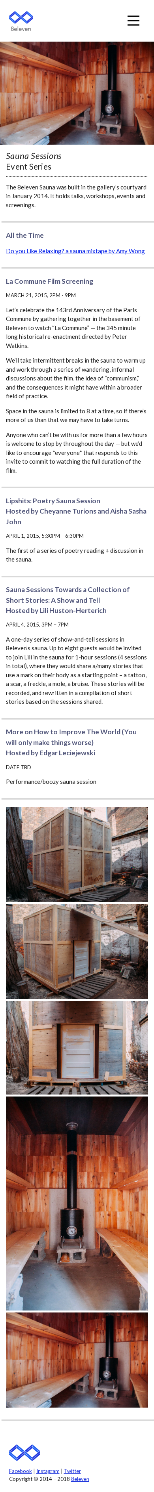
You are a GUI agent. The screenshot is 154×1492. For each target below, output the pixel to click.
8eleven (21, 21)
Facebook (20, 1471)
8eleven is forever (24, 1453)
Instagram (48, 1471)
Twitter (72, 1471)
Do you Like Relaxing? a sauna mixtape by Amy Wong (75, 250)
